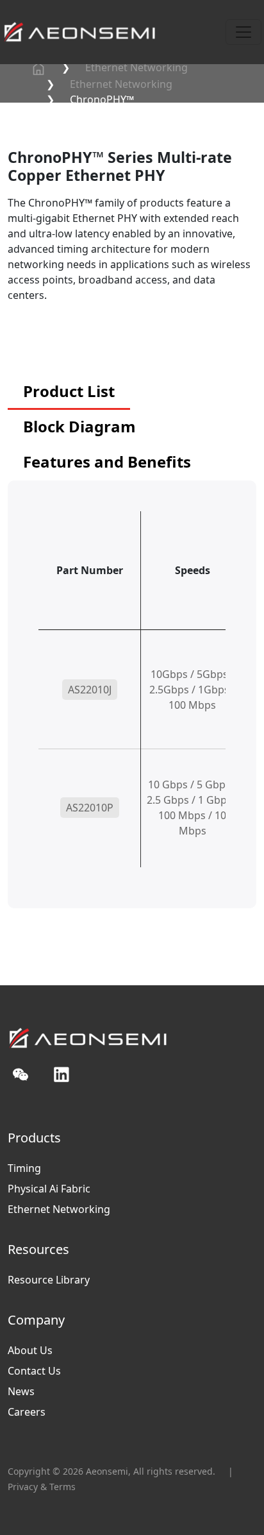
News (21, 1391)
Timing (24, 1168)
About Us (30, 1350)
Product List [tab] (69, 391)
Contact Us (34, 1371)
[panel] (132, 709)
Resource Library (49, 1280)
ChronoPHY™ (102, 99)
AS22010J (89, 690)
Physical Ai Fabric (49, 1189)
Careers (26, 1412)
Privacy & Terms (42, 1486)
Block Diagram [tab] (79, 426)
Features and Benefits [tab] (107, 461)
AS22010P (89, 808)
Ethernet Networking (136, 67)
